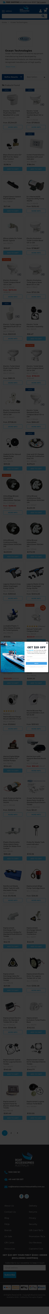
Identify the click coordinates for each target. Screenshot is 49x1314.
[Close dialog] (47, 643)
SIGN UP (36, 663)
